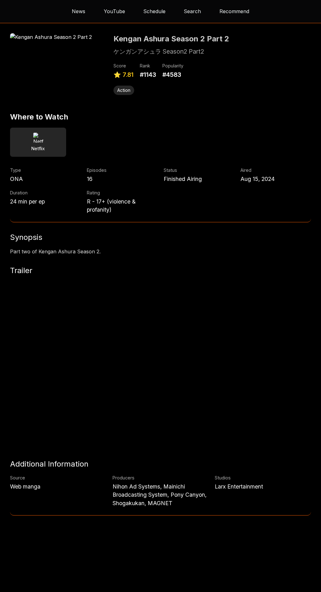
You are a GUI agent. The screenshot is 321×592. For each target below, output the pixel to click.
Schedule (154, 11)
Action (123, 90)
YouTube (114, 11)
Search (192, 11)
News (78, 11)
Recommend (234, 11)
